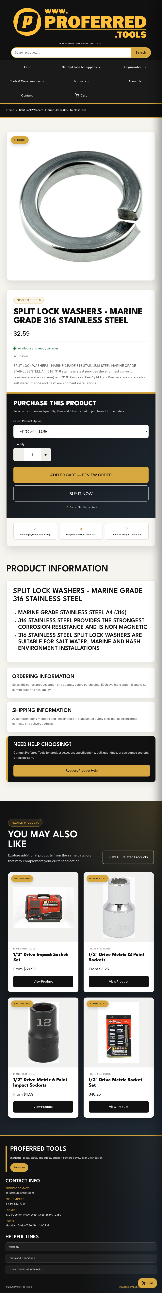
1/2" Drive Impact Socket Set (40, 957)
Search (141, 52)
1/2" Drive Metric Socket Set (115, 1083)
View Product (43, 981)
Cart (84, 96)
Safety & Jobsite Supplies (79, 67)
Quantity (18, 444)
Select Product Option (27, 421)
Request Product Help (82, 770)
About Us (134, 81)
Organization (133, 67)
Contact (27, 96)
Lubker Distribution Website (25, 1269)
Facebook (19, 1167)
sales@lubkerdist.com (20, 1193)
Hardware (79, 81)
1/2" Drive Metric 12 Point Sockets (116, 957)
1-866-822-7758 (16, 1203)
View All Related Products (128, 857)
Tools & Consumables (25, 81)
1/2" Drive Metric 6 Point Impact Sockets (40, 1083)
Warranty (13, 1246)
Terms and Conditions (21, 1258)
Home (27, 67)
